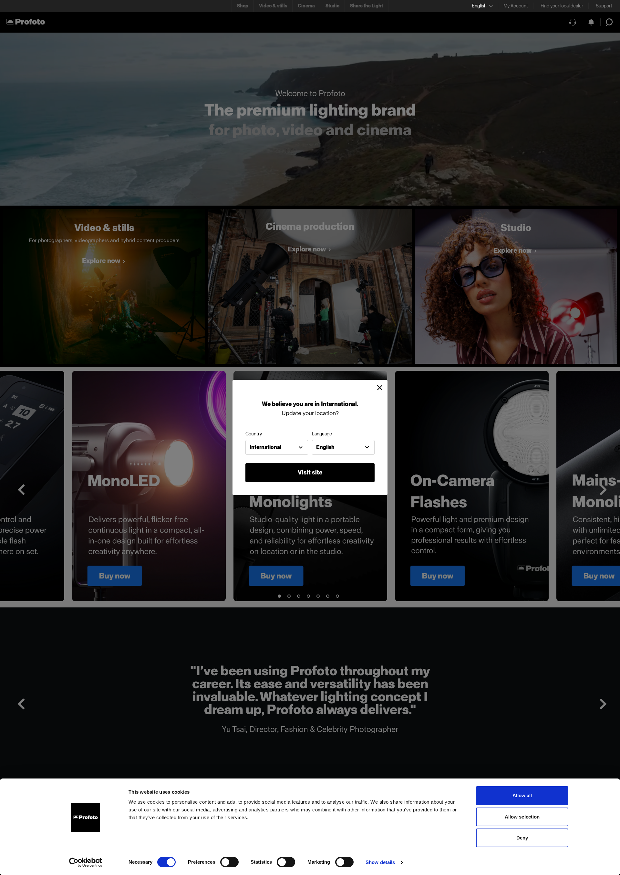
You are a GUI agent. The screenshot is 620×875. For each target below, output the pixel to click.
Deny (522, 837)
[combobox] (276, 447)
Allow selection (522, 816)
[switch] (229, 862)
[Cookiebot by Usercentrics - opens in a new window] (85, 862)
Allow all (522, 795)
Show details (380, 862)
